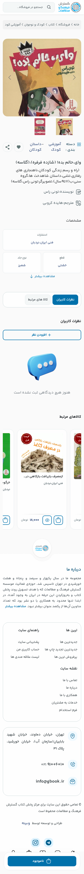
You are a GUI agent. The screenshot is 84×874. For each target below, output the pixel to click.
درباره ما (71, 687)
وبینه (26, 823)
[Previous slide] (74, 77)
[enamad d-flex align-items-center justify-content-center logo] (42, 789)
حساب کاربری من (27, 649)
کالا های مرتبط (38, 299)
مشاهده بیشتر (15, 606)
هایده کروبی (53, 203)
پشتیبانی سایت (28, 642)
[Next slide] (10, 77)
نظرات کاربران (65, 299)
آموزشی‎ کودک (55, 147)
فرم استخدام (68, 710)
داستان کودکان (35, 147)
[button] (18, 147)
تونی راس (51, 192)
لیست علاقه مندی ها (25, 657)
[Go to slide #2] (40, 126)
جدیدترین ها (68, 642)
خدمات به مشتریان (64, 702)
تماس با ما (70, 680)
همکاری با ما (68, 695)
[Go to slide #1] (64, 126)
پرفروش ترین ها (65, 657)
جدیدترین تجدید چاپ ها (61, 649)
